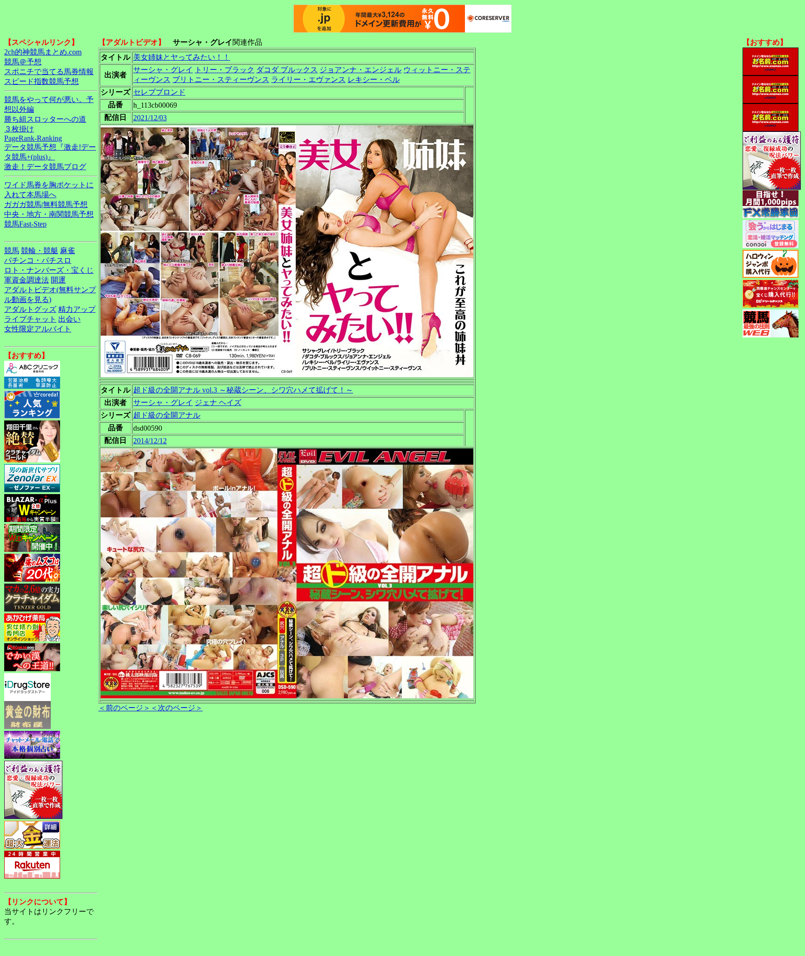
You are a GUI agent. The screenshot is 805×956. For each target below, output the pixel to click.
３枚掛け (19, 129)
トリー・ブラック (224, 70)
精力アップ (77, 309)
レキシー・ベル (374, 79)
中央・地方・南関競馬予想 (49, 214)
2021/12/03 (150, 118)
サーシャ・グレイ (163, 70)
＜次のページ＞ (176, 708)
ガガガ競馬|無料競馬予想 (46, 204)
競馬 (11, 250)
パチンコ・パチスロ (37, 260)
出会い (69, 319)
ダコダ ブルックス (287, 70)
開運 (58, 280)
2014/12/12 (150, 441)
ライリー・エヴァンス (308, 79)
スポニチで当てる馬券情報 (49, 72)
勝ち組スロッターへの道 (45, 119)
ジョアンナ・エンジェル (361, 70)
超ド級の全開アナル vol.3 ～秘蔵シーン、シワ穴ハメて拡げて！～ (243, 390)
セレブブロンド (159, 92)
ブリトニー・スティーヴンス (220, 79)
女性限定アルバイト (37, 329)
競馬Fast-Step (25, 224)
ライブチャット (30, 319)
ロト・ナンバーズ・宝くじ (49, 270)
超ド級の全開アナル (166, 415)
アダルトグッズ (30, 309)
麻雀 (67, 250)
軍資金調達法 (26, 280)
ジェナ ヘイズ (218, 402)
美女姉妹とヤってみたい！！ (181, 57)
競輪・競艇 (39, 250)
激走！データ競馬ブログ (45, 167)
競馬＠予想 (22, 62)
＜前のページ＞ (124, 708)
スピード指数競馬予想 (41, 81)
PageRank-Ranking (33, 138)
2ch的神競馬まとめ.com (43, 52)
